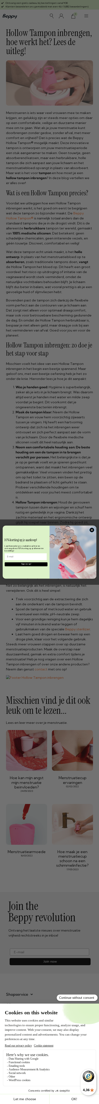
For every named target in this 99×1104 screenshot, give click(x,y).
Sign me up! (26, 564)
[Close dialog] (91, 530)
